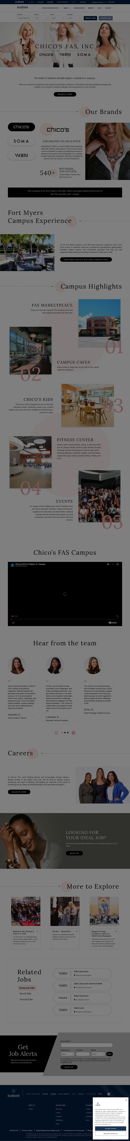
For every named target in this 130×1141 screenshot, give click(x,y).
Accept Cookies (110, 1128)
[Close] (126, 1100)
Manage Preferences (111, 1133)
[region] (110, 1118)
